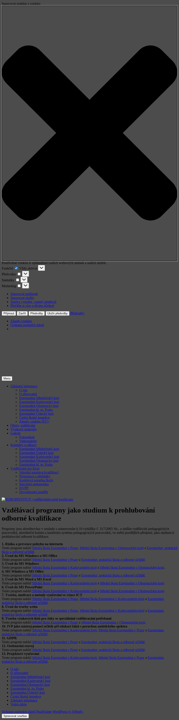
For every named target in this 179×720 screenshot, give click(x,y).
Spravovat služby (22, 298)
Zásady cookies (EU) (33, 421)
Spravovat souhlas (15, 716)
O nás (23, 390)
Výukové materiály (23, 429)
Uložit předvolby (57, 313)
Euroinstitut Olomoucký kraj (39, 406)
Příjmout (8, 313)
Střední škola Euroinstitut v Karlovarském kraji (64, 567)
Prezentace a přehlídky (34, 476)
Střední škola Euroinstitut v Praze (55, 548)
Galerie (15, 433)
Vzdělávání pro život (24, 468)
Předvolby (36, 313)
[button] (89, 133)
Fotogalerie (27, 437)
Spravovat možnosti (24, 294)
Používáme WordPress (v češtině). (59, 711)
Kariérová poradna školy (36, 480)
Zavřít (22, 313)
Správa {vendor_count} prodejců (33, 302)
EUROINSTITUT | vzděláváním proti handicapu (74, 340)
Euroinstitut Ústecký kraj (36, 413)
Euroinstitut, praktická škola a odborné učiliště (113, 559)
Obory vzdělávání (22, 425)
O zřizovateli (28, 394)
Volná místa (18, 704)
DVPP (23, 488)
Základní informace (23, 386)
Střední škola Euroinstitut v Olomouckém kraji (112, 548)
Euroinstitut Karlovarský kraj (39, 402)
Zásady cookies (21, 321)
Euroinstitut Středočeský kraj (39, 398)
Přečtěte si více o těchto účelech (32, 305)
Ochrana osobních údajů (27, 325)
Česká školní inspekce (34, 417)
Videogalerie (28, 441)
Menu (6, 378)
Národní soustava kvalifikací (39, 472)
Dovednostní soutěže (33, 492)
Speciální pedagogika (34, 484)
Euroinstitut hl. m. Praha (36, 409)
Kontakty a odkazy (23, 445)
